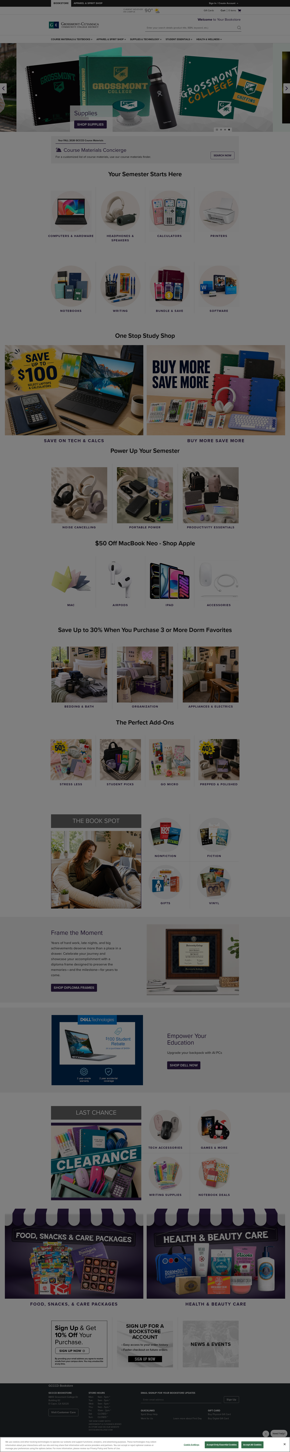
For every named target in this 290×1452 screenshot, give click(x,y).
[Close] (284, 1444)
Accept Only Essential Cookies (222, 1444)
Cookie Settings (191, 1444)
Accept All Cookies (252, 1444)
